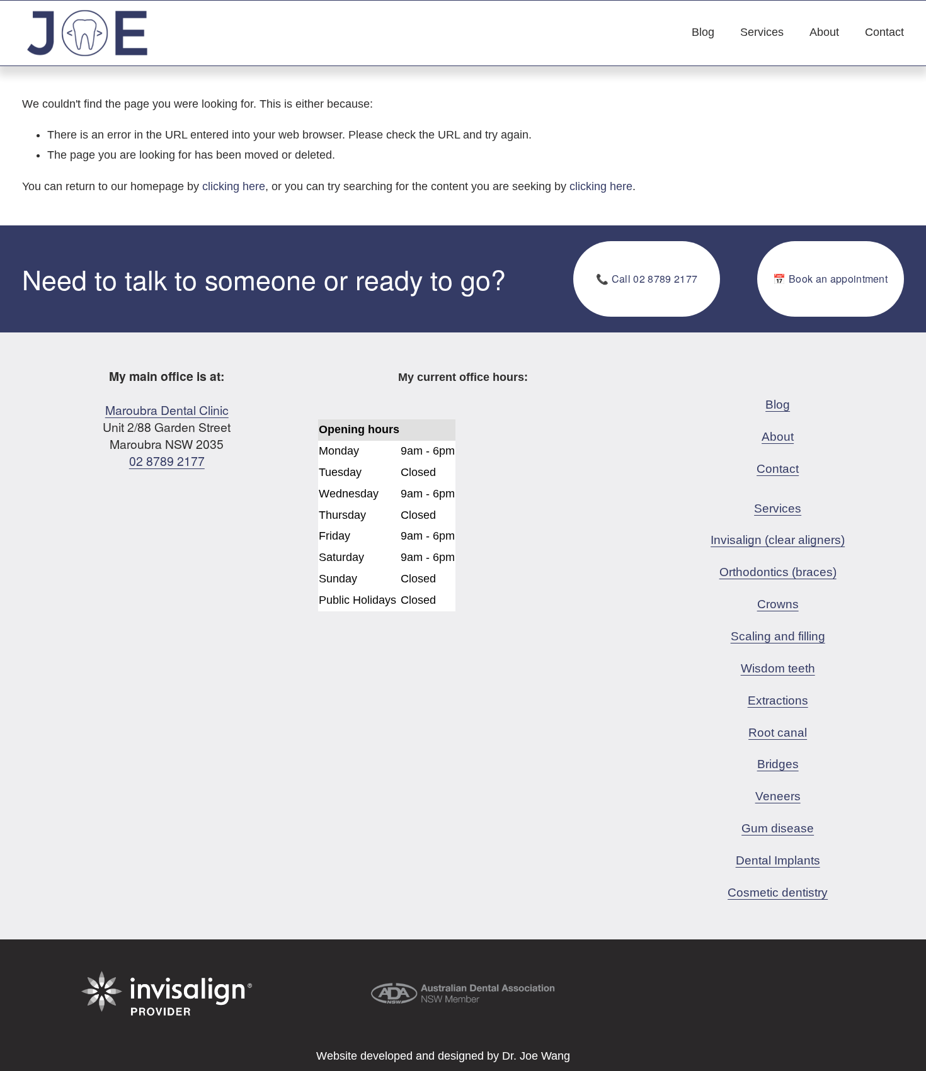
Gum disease (777, 828)
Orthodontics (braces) (778, 572)
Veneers (778, 796)
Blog (703, 32)
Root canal (777, 732)
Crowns (778, 604)
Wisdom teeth (778, 668)
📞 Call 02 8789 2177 (646, 278)
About (824, 32)
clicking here (233, 186)
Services (762, 32)
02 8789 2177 (167, 461)
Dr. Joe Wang (536, 1056)
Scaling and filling (778, 636)
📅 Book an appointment (830, 278)
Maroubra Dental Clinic (167, 410)
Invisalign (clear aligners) (778, 540)
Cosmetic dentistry (778, 892)
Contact (884, 32)
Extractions (778, 700)
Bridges (778, 764)
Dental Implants (778, 860)
